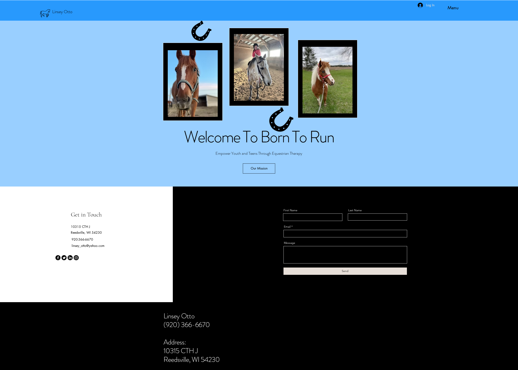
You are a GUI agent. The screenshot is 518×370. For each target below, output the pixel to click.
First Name (290, 210)
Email (287, 226)
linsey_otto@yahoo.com (88, 246)
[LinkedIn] (70, 257)
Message (289, 242)
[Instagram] (76, 257)
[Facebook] (58, 257)
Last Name (355, 210)
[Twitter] (64, 257)
